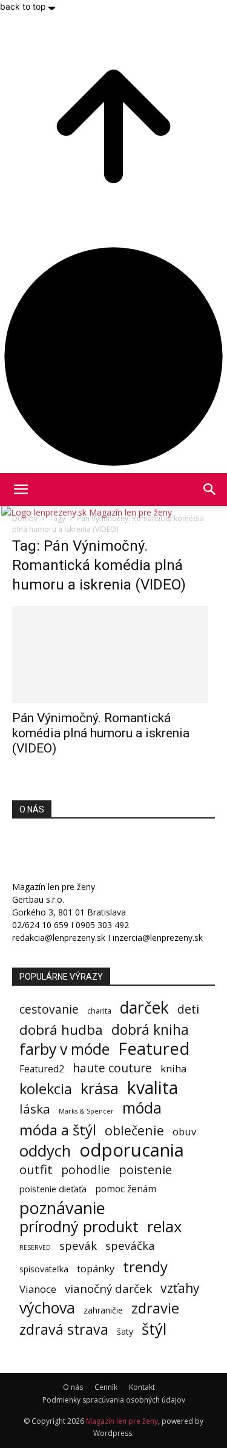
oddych (45, 1150)
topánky (95, 1269)
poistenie (145, 1169)
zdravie (155, 1307)
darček (144, 1007)
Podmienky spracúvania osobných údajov (113, 1400)
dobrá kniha (150, 1029)
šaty (125, 1331)
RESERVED (35, 1247)
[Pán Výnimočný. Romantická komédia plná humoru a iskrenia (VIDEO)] (113, 654)
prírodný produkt (79, 1226)
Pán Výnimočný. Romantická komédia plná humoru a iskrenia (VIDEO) (100, 733)
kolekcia (45, 1089)
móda (142, 1107)
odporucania (131, 1150)
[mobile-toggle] (20, 489)
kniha (173, 1068)
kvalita (152, 1087)
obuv (184, 1131)
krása (100, 1088)
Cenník (105, 1387)
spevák (78, 1245)
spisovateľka (43, 1269)
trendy (145, 1266)
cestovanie (49, 1009)
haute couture (112, 1067)
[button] (210, 489)
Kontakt (142, 1387)
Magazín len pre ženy (122, 1421)
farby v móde (64, 1049)
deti (188, 1009)
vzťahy (180, 1287)
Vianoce (37, 1289)
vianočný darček (108, 1288)
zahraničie (103, 1310)
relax (164, 1226)
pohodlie (85, 1170)
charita (99, 1011)
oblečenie (134, 1130)
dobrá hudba (61, 1029)
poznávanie (62, 1207)
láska (34, 1109)
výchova (47, 1307)
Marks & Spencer (86, 1110)
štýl (154, 1329)
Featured (153, 1048)
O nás (73, 1387)
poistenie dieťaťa (53, 1189)
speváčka (130, 1245)
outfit (36, 1169)
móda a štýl (57, 1129)
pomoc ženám (125, 1189)
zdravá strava (63, 1329)
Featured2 (41, 1069)
